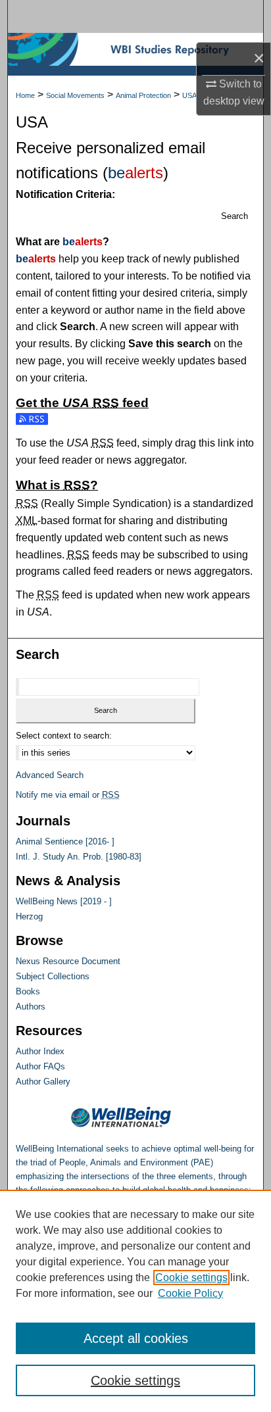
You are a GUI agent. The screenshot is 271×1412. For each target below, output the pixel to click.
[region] (135, 1301)
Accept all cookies (136, 1338)
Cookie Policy (190, 1293)
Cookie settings (191, 1277)
